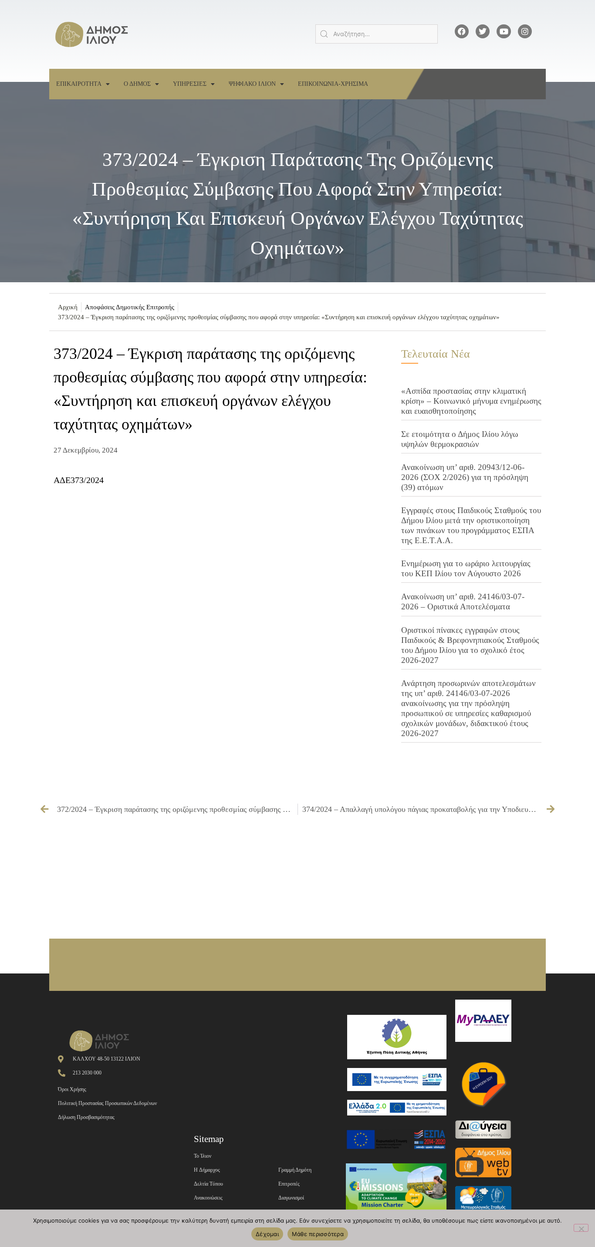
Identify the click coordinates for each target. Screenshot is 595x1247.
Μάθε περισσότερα (318, 1233)
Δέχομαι (267, 1233)
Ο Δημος (137, 84)
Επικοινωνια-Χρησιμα (333, 84)
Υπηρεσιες (189, 84)
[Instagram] (525, 31)
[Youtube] (503, 31)
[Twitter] (483, 31)
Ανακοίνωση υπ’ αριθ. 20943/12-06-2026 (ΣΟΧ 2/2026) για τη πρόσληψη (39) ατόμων (464, 477)
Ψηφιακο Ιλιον (252, 84)
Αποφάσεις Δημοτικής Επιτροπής (129, 307)
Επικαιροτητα (78, 84)
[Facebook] (462, 31)
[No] (581, 1228)
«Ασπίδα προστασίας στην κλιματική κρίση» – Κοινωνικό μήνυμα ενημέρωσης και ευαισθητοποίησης (471, 401)
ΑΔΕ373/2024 (79, 480)
